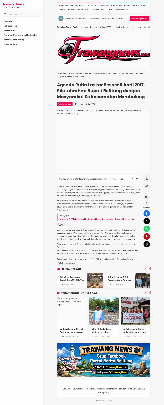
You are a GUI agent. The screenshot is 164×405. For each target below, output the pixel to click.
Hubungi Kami (10, 25)
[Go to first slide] (149, 268)
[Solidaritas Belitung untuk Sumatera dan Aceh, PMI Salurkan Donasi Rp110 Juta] (135, 311)
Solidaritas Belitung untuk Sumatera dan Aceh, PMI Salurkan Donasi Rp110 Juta (134, 333)
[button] (5, 13)
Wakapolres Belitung (125, 259)
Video (109, 9)
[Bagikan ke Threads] (147, 244)
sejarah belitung (121, 27)
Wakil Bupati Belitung (66, 263)
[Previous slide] (145, 268)
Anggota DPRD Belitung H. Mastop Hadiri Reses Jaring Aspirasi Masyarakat (97, 219)
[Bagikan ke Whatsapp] (147, 229)
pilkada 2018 (105, 27)
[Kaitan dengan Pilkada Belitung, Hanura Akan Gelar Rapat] (72, 311)
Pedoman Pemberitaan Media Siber (21, 35)
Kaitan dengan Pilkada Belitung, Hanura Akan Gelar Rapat (72, 332)
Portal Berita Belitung (14, 39)
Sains (143, 5)
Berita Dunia (80, 5)
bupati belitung (150, 27)
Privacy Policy (10, 44)
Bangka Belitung (66, 5)
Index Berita (9, 30)
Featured (105, 5)
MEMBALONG (96, 259)
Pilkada (136, 5)
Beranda (8, 21)
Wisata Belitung (121, 9)
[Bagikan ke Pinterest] (147, 236)
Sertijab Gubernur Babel (78, 9)
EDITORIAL (93, 5)
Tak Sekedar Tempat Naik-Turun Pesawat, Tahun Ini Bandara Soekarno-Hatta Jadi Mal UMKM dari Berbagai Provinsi (95, 18)
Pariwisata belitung (89, 27)
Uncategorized (97, 9)
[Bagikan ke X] (147, 221)
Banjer (76, 27)
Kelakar (127, 5)
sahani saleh (136, 27)
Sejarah (62, 9)
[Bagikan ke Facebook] (147, 213)
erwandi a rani (83, 259)
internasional (116, 5)
